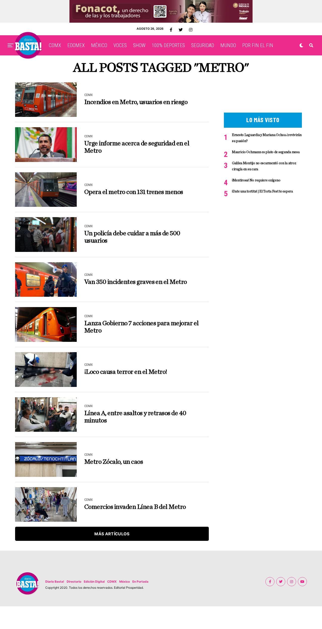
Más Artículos (111, 533)
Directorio (74, 581)
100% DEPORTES (168, 45)
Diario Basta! (54, 581)
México (124, 581)
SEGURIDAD (202, 45)
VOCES (120, 45)
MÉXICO (99, 45)
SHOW (139, 45)
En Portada (140, 581)
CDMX (55, 45)
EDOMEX (76, 45)
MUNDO (228, 45)
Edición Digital (94, 581)
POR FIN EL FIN (257, 45)
